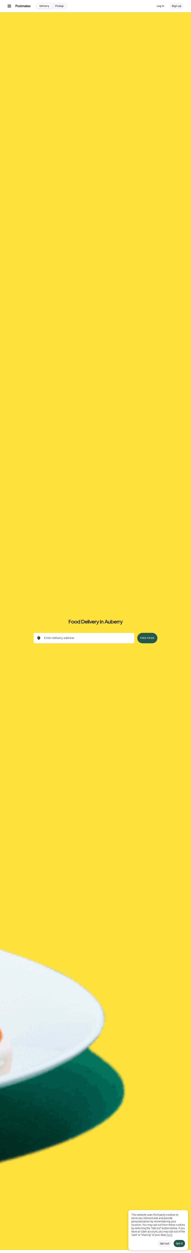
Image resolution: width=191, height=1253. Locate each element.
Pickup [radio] (59, 5)
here (169, 1234)
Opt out (164, 1243)
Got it (179, 1243)
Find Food (147, 638)
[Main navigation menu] (9, 5)
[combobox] (87, 638)
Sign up (176, 5)
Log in (160, 5)
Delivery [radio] (44, 5)
